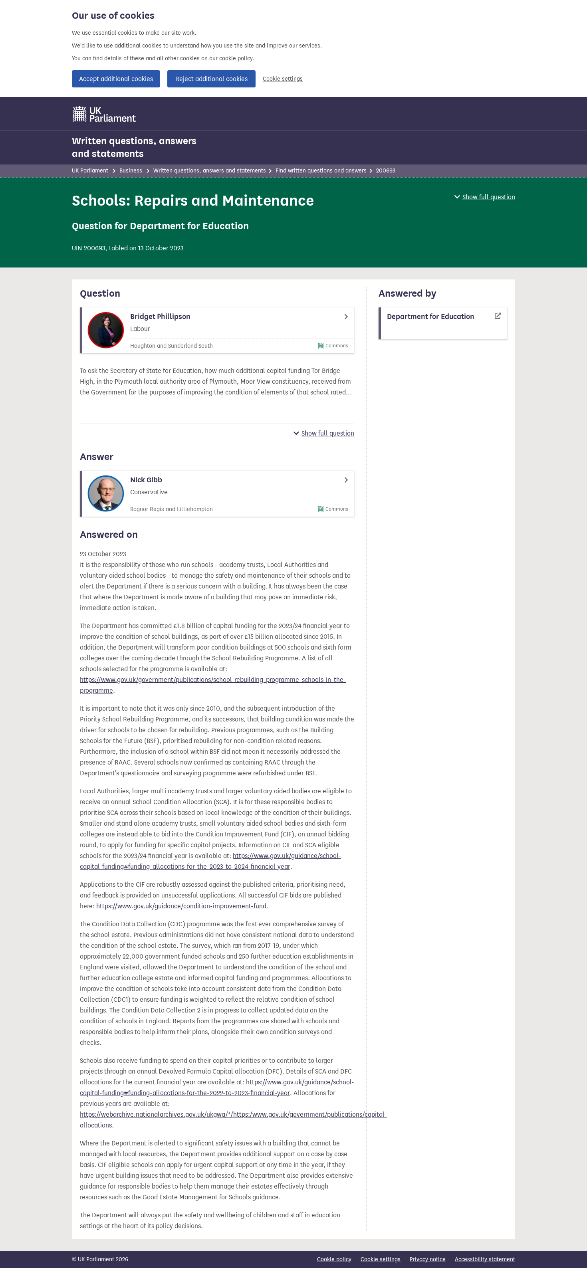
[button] (484, 197)
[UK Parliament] (104, 114)
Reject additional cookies (211, 79)
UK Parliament (90, 170)
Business (130, 170)
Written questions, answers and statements (134, 147)
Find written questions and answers (321, 170)
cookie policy (235, 58)
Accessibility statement (485, 1259)
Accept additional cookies (116, 79)
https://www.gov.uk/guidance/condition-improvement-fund (181, 906)
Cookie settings (283, 78)
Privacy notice (428, 1259)
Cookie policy (334, 1259)
